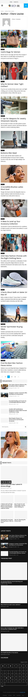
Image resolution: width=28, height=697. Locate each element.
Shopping (3, 324)
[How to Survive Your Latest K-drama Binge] (14, 475)
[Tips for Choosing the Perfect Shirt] (20, 515)
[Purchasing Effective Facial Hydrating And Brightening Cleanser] (14, 571)
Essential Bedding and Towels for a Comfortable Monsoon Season (17, 401)
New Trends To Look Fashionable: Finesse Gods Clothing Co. (19, 505)
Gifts (14, 695)
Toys (23, 695)
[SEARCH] (25, 426)
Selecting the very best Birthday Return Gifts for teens (7, 521)
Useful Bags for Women (10, 52)
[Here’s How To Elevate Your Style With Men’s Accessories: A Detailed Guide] (14, 618)
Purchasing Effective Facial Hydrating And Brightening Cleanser (12, 582)
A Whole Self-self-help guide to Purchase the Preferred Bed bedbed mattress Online (6, 506)
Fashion (2, 49)
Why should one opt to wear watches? (10, 604)
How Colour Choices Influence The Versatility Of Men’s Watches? (18, 385)
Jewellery (3, 116)
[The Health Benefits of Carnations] (14, 642)
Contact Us (16, 2)
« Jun (2, 686)
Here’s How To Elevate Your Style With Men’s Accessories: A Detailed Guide (12, 628)
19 (10, 678)
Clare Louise (11, 11)
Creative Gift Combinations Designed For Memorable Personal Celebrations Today (18, 410)
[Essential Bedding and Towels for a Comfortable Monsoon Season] (4, 403)
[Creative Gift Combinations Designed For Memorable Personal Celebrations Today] (4, 411)
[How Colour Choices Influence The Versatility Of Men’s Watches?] (4, 386)
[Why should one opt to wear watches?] (14, 594)
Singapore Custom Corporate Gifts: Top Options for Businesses (18, 393)
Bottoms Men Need (9, 153)
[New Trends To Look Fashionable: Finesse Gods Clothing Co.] (20, 499)
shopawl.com (22, 692)
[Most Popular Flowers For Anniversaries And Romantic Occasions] (4, 420)
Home (11, 2)
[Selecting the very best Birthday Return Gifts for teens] (7, 515)
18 (6, 678)
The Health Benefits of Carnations (9, 652)
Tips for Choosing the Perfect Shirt (20, 520)
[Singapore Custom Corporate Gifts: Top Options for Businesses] (4, 394)
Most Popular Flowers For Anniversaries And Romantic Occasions (16, 420)
